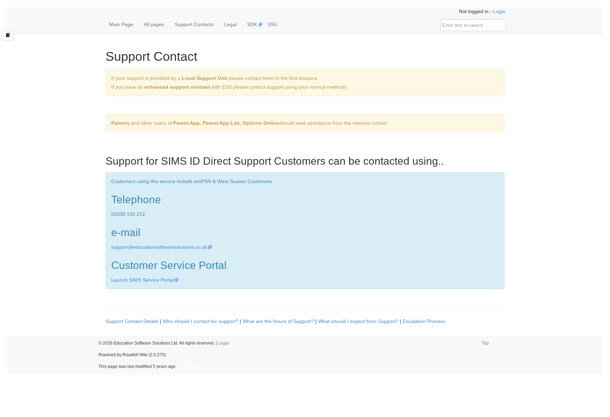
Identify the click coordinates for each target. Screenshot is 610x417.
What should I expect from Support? (358, 321)
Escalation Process (424, 321)
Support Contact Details (132, 321)
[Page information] (8, 35)
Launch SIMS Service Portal (142, 280)
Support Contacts (194, 24)
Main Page (121, 24)
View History (190, 366)
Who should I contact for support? (200, 321)
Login (499, 11)
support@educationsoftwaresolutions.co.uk (159, 247)
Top (485, 343)
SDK (252, 24)
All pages (154, 24)
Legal (230, 24)
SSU (272, 24)
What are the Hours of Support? (278, 321)
